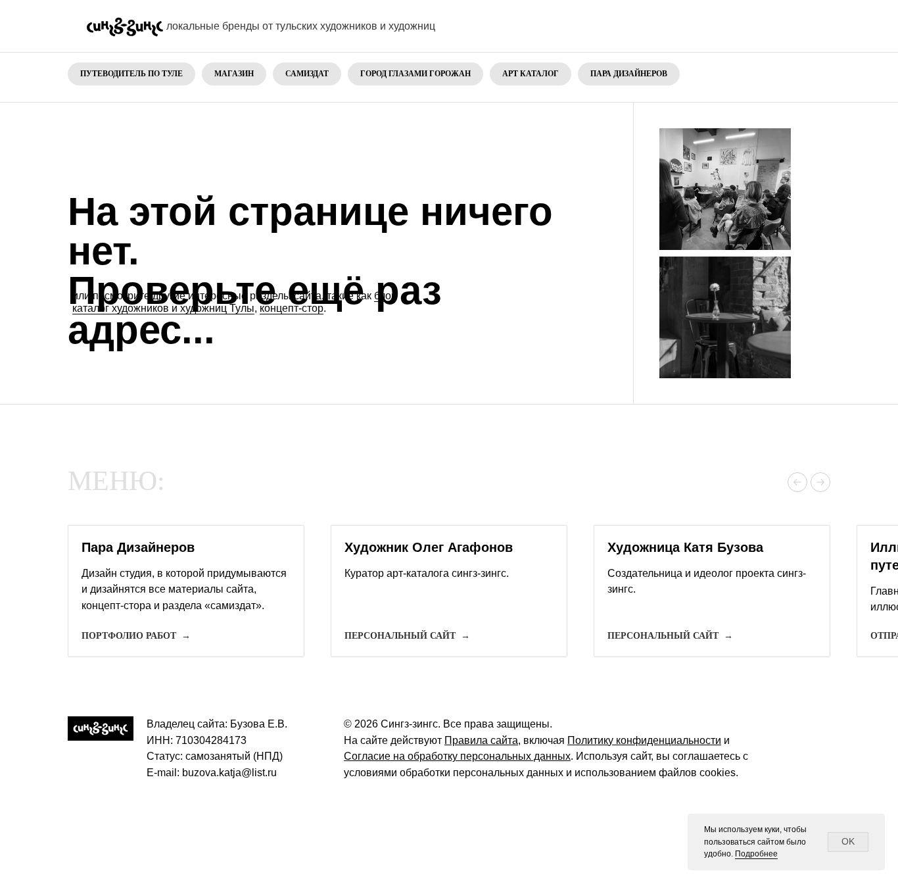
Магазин (234, 73)
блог (384, 295)
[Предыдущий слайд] (797, 482)
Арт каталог (530, 73)
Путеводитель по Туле (131, 73)
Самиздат (307, 73)
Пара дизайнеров (628, 73)
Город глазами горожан (415, 73)
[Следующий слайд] (820, 482)
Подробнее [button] (756, 853)
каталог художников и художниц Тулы (163, 308)
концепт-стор (291, 308)
